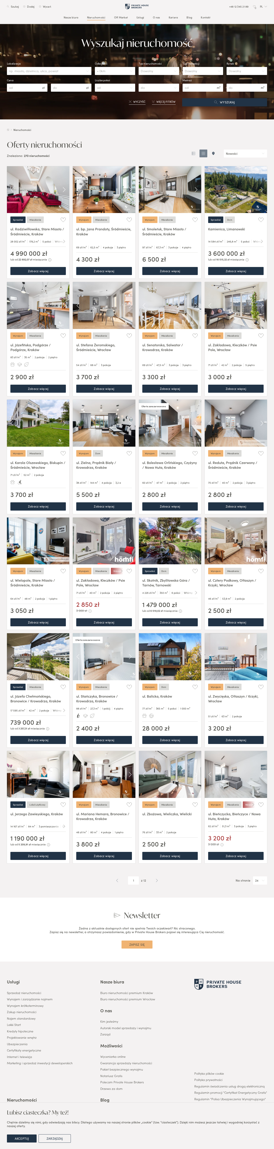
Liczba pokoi (102, 80)
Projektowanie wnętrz (22, 1038)
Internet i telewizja (19, 1057)
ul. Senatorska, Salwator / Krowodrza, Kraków (162, 347)
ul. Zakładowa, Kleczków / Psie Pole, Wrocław (232, 347)
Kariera (173, 17)
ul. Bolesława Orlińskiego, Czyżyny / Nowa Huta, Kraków (169, 465)
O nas (156, 17)
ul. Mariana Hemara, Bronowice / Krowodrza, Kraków (102, 816)
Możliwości (111, 1045)
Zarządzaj (55, 1138)
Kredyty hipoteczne (20, 1031)
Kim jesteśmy (109, 1022)
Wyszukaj (227, 102)
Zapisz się (137, 944)
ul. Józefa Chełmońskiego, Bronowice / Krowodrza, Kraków (35, 698)
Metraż (187, 80)
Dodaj (30, 6)
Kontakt (205, 17)
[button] (263, 6)
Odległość (101, 63)
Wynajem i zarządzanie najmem (30, 999)
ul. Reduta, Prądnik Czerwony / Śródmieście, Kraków (232, 465)
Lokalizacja (14, 63)
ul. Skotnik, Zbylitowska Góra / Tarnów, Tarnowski (166, 582)
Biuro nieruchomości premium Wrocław (127, 999)
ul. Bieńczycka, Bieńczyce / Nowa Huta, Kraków (234, 816)
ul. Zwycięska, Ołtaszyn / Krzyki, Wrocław (233, 698)
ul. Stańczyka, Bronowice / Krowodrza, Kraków (97, 698)
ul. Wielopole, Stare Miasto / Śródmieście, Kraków (32, 582)
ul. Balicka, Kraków (157, 696)
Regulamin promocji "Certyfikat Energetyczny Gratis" (230, 1093)
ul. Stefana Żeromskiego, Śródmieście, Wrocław (95, 347)
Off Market (121, 17)
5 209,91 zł (24, 844)
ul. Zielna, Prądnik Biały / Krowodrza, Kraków (96, 465)
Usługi (140, 17)
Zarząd (105, 1034)
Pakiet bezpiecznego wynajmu (121, 1069)
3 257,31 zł (24, 728)
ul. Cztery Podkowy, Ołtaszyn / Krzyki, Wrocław (232, 582)
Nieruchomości (96, 17)
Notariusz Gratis (111, 1076)
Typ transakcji (191, 63)
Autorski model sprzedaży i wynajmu (125, 1028)
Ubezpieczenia (17, 1044)
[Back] (12, 189)
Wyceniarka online (113, 1057)
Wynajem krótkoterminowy (25, 1006)
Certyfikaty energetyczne (24, 1050)
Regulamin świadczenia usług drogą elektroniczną (229, 1086)
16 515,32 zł (223, 259)
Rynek (230, 63)
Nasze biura (71, 17)
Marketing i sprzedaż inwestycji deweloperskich (40, 1063)
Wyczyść (139, 101)
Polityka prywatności (208, 1080)
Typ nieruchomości (150, 63)
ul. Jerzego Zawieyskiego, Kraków (36, 813)
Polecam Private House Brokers (122, 1082)
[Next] (64, 189)
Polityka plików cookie (209, 1074)
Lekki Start (14, 1025)
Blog (189, 17)
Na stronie (243, 880)
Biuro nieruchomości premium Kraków (126, 993)
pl (261, 6)
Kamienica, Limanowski (226, 228)
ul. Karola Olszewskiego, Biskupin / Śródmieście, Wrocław (37, 465)
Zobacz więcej (38, 271)
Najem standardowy (21, 1018)
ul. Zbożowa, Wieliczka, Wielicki (167, 813)
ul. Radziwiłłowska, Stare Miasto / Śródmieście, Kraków (37, 231)
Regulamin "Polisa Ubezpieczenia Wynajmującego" (230, 1099)
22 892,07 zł (25, 259)
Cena (10, 80)
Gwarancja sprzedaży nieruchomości (126, 1063)
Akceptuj (22, 1138)
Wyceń (47, 6)
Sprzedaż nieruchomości (24, 993)
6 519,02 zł (156, 610)
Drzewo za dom (111, 1089)
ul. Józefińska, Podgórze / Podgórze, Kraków (30, 347)
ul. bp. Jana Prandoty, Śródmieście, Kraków (103, 231)
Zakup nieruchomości (21, 1012)
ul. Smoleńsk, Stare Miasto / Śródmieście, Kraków (164, 231)
